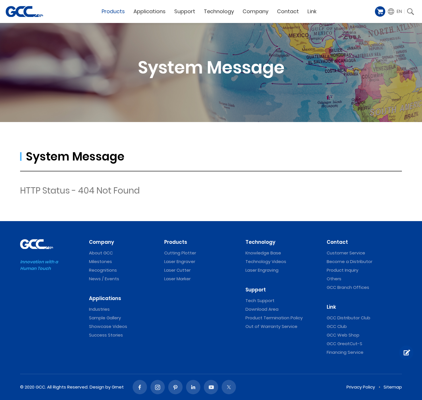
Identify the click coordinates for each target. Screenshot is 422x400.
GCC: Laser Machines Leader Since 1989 (24, 11)
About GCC (101, 253)
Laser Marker (177, 279)
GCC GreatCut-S (344, 344)
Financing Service (345, 352)
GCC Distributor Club (348, 318)
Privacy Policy (360, 387)
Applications (149, 11)
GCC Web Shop (343, 335)
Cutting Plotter (180, 253)
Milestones (100, 261)
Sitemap (393, 387)
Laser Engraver (179, 261)
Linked (193, 387)
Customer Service (346, 253)
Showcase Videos (108, 326)
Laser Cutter (177, 270)
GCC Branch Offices (348, 287)
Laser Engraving (261, 270)
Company (255, 11)
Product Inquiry (342, 270)
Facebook (140, 387)
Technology (219, 11)
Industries (99, 309)
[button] (395, 11)
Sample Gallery (105, 318)
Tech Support (259, 300)
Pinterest (175, 387)
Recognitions (103, 270)
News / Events (104, 279)
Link (312, 11)
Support (184, 11)
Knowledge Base (263, 253)
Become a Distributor (349, 261)
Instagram (157, 387)
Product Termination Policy (274, 318)
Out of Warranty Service (271, 326)
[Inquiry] (406, 352)
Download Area (261, 309)
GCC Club (337, 326)
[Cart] (380, 11)
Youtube (211, 387)
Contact (288, 11)
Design (97, 387)
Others (334, 279)
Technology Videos (265, 261)
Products (113, 11)
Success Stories (106, 335)
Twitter (229, 387)
